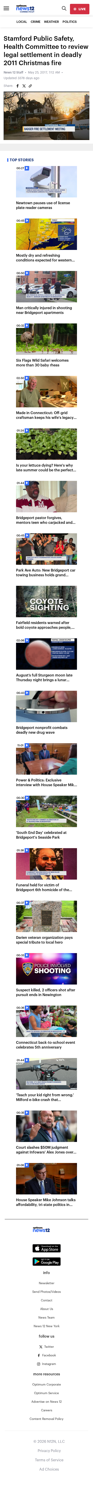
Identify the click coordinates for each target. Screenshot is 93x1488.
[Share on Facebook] (17, 86)
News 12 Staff (13, 72)
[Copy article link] (30, 86)
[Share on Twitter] (24, 86)
